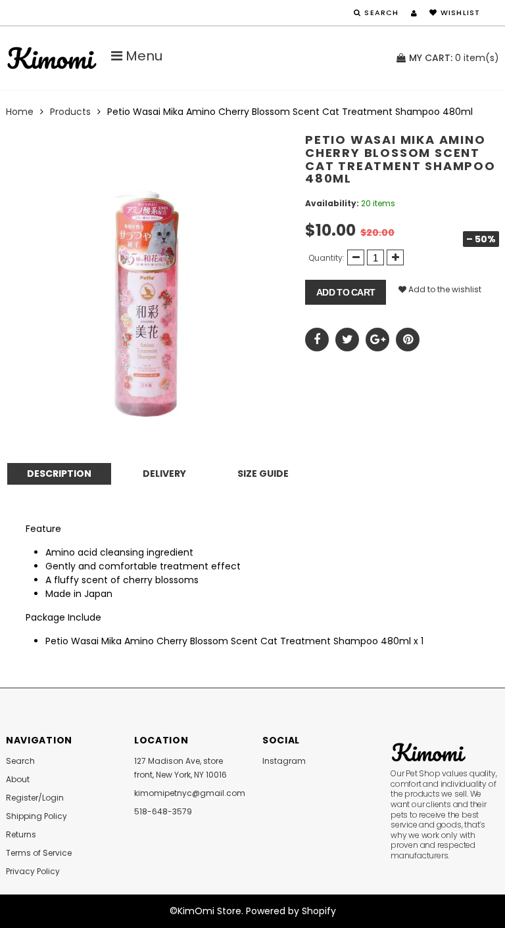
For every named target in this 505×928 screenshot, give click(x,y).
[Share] (317, 339)
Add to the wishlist (443, 289)
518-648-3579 (163, 811)
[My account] (414, 13)
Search (20, 760)
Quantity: (326, 257)
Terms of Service (39, 852)
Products (70, 111)
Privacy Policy (33, 871)
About (18, 779)
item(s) (454, 57)
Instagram (284, 760)
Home (20, 111)
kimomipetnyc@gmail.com (189, 793)
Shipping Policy (36, 816)
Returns (21, 834)
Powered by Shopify (291, 910)
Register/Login (35, 797)
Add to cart (345, 292)
